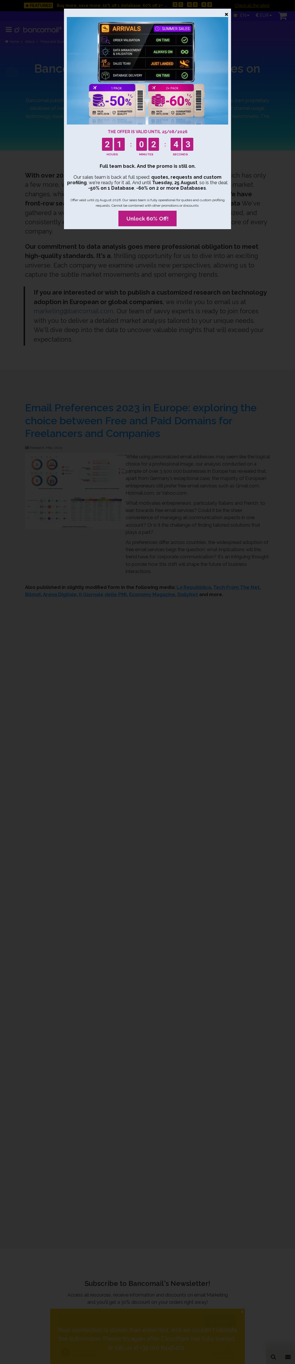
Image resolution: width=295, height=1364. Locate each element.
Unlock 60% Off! (147, 218)
